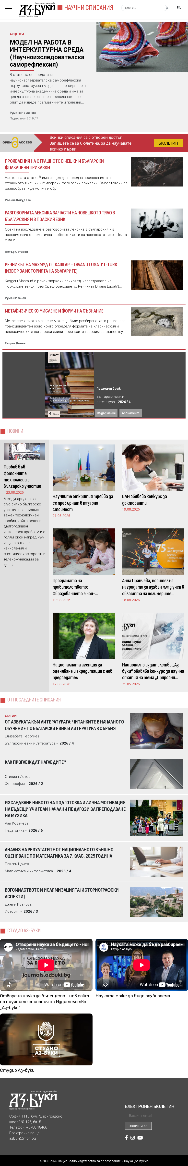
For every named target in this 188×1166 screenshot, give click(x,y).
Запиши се (138, 1125)
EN (179, 7)
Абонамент (130, 413)
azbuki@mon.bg (22, 1138)
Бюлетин (168, 143)
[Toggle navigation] (10, 7)
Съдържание (106, 413)
